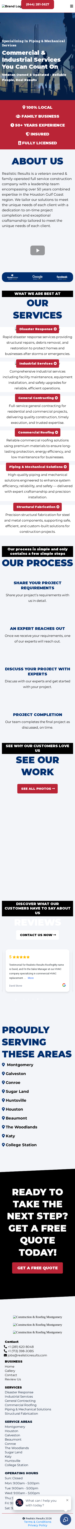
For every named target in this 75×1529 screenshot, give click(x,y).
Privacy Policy (37, 1525)
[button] (71, 6)
